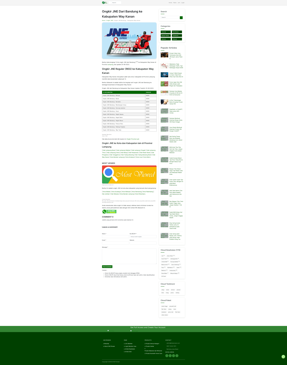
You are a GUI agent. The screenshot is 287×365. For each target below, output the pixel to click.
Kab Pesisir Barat (145, 152)
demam (173, 289)
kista (163, 292)
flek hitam (164, 309)
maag (167, 292)
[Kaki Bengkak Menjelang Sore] (164, 138)
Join (179, 2)
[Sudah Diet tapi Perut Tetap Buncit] (164, 159)
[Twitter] (170, 355)
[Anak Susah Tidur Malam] (164, 181)
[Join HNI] (111, 331)
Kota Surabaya (116, 191)
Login (182, 2)
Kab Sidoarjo (115, 194)
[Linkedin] (176, 355)
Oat (163, 255)
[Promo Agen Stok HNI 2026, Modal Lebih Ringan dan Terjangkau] (164, 83)
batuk (167, 289)
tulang (169, 309)
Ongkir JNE (109, 20)
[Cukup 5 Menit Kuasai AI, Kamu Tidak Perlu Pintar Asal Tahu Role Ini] (164, 74)
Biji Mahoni (171, 267)
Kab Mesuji (124, 152)
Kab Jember (106, 194)
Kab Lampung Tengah (139, 150)
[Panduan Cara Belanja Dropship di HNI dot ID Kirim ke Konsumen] (164, 92)
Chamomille (165, 261)
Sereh (179, 267)
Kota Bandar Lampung (117, 157)
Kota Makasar (126, 191)
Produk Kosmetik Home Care (154, 353)
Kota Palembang (148, 191)
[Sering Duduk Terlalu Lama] (164, 224)
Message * (105, 247)
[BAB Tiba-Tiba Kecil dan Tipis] (164, 148)
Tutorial (164, 32)
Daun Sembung (176, 264)
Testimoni (175, 35)
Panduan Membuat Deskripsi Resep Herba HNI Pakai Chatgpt (175, 120)
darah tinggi (164, 306)
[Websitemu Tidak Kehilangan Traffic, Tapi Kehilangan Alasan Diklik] (164, 65)
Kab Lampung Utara (113, 152)
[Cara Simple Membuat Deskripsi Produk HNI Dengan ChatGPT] (164, 129)
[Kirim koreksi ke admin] (109, 211)
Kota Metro (147, 157)
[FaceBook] (166, 355)
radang (177, 292)
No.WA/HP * (133, 233)
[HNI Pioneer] (104, 2)
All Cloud (164, 276)
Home (170, 2)
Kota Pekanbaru (140, 194)
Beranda (106, 343)
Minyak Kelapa (174, 273)
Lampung (110, 64)
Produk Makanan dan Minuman (153, 350)
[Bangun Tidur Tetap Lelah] (164, 170)
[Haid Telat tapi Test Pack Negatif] (164, 192)
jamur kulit (170, 312)
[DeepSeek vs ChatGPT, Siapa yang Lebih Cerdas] (164, 110)
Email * (104, 240)
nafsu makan (165, 315)
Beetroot (164, 270)
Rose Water (165, 273)
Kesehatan (176, 32)
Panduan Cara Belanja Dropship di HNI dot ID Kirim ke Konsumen (175, 93)
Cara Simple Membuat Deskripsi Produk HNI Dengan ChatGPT (175, 129)
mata (174, 309)
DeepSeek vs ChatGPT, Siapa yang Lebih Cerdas (176, 111)
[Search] (181, 17)
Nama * (104, 233)
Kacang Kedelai (175, 261)
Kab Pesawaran (133, 152)
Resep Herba (165, 35)
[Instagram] (173, 355)
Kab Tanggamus (115, 155)
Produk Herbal (150, 346)
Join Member (128, 343)
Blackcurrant (165, 264)
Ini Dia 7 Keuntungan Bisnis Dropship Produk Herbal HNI (176, 102)
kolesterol (164, 312)
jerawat (178, 289)
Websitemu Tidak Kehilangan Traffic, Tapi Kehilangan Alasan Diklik (176, 65)
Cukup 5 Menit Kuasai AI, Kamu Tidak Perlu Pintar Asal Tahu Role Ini (176, 74)
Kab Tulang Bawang (127, 155)
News (174, 2)
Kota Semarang (137, 191)
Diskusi (175, 39)
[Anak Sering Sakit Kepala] (164, 235)
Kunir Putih (165, 258)
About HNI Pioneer (109, 346)
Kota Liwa (139, 157)
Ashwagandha (174, 258)
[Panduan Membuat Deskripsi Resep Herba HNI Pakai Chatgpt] (164, 119)
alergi (163, 289)
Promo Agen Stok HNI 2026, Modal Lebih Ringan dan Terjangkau (175, 83)
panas (172, 292)
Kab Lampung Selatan (123, 150)
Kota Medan (106, 191)
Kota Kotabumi (130, 157)
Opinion (164, 39)
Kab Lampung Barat (109, 150)
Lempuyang (173, 270)
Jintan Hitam (171, 255)
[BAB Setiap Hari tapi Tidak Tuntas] (164, 213)
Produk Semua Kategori (152, 343)
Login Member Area (130, 346)
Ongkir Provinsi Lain (133, 139)
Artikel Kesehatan (130, 349)
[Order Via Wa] (283, 356)
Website (132, 240)
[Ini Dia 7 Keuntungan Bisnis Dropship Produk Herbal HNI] (164, 101)
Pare (163, 267)
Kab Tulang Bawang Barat (143, 155)
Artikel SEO (128, 351)
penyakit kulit (172, 306)
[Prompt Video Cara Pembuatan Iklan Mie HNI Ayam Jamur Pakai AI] (164, 54)
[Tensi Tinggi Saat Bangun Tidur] (164, 203)
